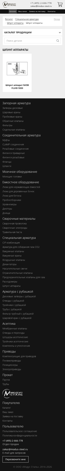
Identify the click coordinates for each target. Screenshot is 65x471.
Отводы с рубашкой (13, 300)
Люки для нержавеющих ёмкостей (21, 187)
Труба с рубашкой (12, 309)
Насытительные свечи (14, 268)
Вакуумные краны (12, 255)
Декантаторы (9, 264)
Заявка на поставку (37, 11)
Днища (6, 213)
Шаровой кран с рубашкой (16, 318)
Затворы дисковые (12, 108)
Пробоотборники (11, 200)
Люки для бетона (11, 195)
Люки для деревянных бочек (18, 191)
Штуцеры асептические (15, 337)
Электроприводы (11, 369)
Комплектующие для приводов (19, 356)
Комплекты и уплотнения (16, 345)
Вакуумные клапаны (13, 251)
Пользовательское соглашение (19, 431)
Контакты (52, 11)
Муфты (6, 140)
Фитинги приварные (13, 153)
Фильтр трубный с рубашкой (18, 313)
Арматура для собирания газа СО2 (21, 246)
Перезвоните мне (15, 459)
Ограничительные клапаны (17, 272)
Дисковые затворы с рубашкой (19, 296)
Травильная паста (12, 232)
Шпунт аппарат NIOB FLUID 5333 (17, 87)
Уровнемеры (9, 204)
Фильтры (7, 125)
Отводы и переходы (13, 332)
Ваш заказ (22, 11)
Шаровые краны (11, 112)
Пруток (6, 379)
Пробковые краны (12, 116)
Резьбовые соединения (15, 148)
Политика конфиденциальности (19, 435)
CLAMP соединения (13, 144)
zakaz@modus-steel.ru (41, 6)
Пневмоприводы (11, 360)
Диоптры (7, 208)
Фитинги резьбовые (13, 157)
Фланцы (6, 161)
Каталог (9, 19)
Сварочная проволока (14, 223)
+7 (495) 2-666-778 (41, 3)
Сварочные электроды (14, 227)
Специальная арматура (27, 19)
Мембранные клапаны (14, 328)
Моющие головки (12, 176)
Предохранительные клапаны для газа (23, 277)
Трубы (5, 384)
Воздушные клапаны (13, 259)
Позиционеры (10, 364)
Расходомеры (9, 281)
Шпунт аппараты (15, 22)
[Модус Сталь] (12, 396)
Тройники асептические (15, 341)
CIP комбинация (11, 242)
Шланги (6, 166)
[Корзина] (60, 5)
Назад (57, 19)
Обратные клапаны (13, 120)
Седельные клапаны (13, 129)
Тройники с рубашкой (14, 305)
